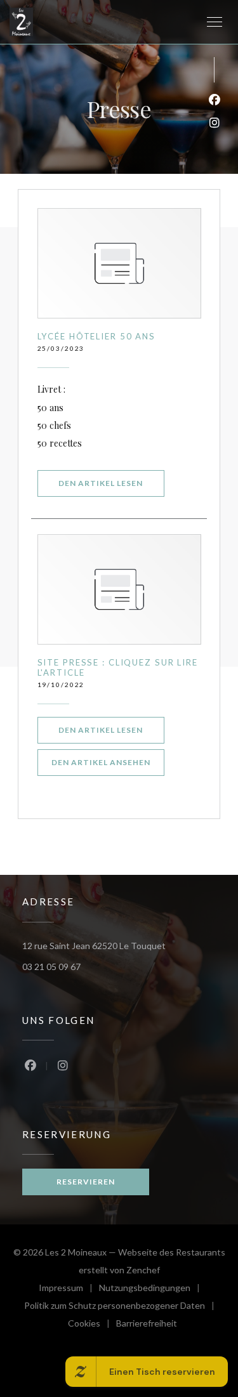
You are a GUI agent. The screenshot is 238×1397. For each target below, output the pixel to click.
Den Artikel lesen (111, 483)
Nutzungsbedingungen (152, 1289)
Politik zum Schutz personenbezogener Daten (122, 1307)
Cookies (92, 1325)
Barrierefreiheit (146, 1325)
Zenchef (143, 1269)
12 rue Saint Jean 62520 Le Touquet (94, 945)
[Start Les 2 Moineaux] (21, 22)
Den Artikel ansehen (107, 762)
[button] (214, 22)
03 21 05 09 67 (51, 966)
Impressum (69, 1289)
